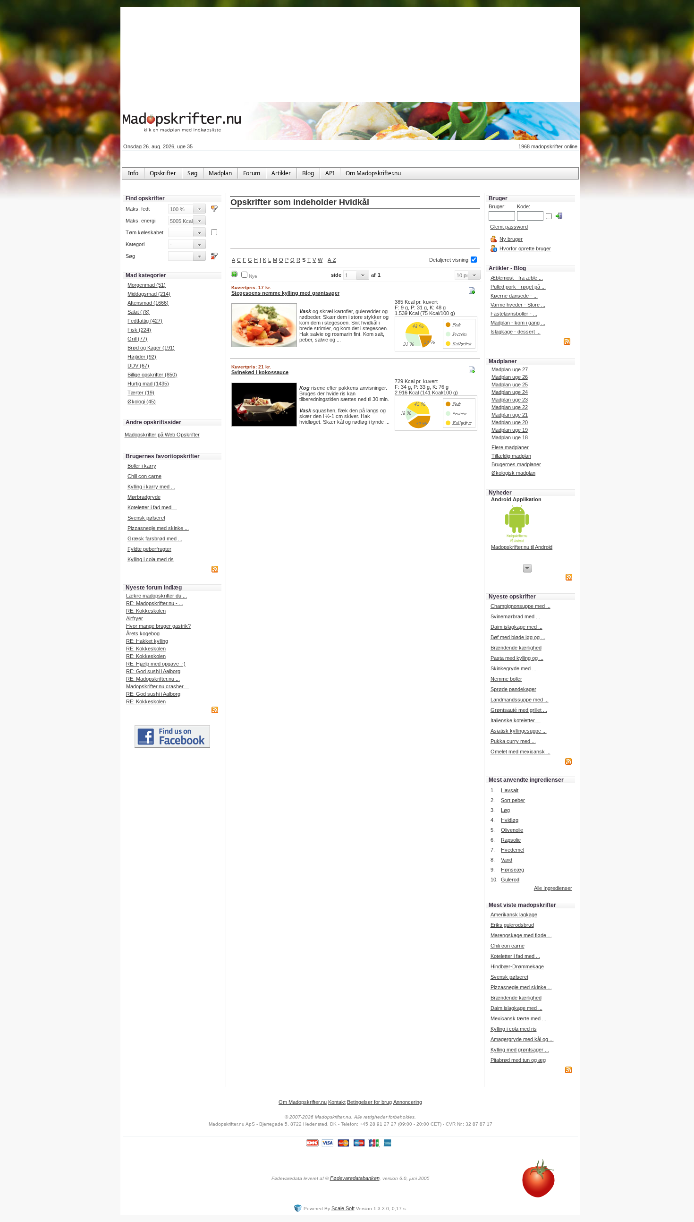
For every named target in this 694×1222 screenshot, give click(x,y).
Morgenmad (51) (146, 285)
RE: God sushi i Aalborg (153, 671)
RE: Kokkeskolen (146, 611)
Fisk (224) (139, 330)
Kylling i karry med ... (151, 486)
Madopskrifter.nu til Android (521, 547)
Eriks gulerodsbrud (512, 925)
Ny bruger (511, 239)
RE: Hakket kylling (147, 641)
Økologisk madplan (513, 473)
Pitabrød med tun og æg (518, 1060)
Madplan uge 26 (509, 377)
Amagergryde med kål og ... (522, 1039)
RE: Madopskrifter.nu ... (153, 679)
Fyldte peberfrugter (149, 549)
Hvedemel (512, 850)
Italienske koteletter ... (516, 720)
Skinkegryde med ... (513, 668)
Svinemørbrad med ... (515, 616)
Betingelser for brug (369, 1102)
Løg (505, 810)
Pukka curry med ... (513, 741)
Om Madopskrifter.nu (303, 1102)
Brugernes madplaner (516, 464)
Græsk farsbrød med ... (154, 538)
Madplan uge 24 (509, 392)
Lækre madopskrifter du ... (156, 595)
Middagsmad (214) (148, 294)
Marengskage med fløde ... (521, 935)
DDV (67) (138, 365)
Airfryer (134, 618)
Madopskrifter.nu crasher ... (157, 686)
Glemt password (509, 227)
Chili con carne (144, 476)
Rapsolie (511, 840)
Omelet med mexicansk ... (520, 751)
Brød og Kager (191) (151, 347)
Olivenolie (512, 830)
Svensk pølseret (146, 518)
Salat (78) (138, 312)
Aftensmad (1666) (148, 303)
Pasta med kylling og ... (517, 658)
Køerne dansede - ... (514, 296)
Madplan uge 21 (509, 415)
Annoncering (407, 1102)
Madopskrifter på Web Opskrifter (162, 434)
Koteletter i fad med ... (152, 507)
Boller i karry (141, 466)
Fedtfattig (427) (144, 321)
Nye (253, 276)
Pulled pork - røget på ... (518, 287)
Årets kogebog (143, 633)
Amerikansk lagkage (514, 914)
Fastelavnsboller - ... (514, 313)
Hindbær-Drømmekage (517, 966)
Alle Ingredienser (553, 888)
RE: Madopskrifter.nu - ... (154, 603)
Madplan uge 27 (509, 369)
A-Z (332, 260)
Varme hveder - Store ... (518, 305)
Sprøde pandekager (513, 689)
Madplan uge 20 (509, 422)
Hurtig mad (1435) (148, 383)
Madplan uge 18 (509, 437)
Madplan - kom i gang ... (518, 322)
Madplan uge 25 (509, 384)
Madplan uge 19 (509, 430)
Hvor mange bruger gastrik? (158, 626)
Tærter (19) (140, 392)
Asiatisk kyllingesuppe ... (519, 731)
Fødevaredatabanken (355, 1178)
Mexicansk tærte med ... (518, 1018)
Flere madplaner (510, 447)
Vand (506, 860)
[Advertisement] (355, 229)
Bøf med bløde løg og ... (518, 637)
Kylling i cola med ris (150, 559)
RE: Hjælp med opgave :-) (156, 664)
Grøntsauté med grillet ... (519, 710)
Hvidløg (509, 820)
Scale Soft (343, 1208)
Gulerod (510, 879)
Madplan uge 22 (509, 407)
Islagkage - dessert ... (516, 331)
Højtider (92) (141, 356)
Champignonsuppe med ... (520, 606)
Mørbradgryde (144, 497)
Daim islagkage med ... (516, 627)
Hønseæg (512, 869)
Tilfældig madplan (511, 456)
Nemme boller (506, 679)
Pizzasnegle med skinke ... (158, 528)
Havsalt (509, 790)
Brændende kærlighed (516, 647)
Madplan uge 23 (509, 399)
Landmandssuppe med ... (520, 699)
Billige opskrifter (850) (152, 374)
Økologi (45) (141, 401)
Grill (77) (137, 339)
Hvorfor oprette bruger (525, 248)
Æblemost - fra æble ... (517, 278)
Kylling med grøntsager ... (520, 1049)
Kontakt (337, 1102)
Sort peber (513, 800)
